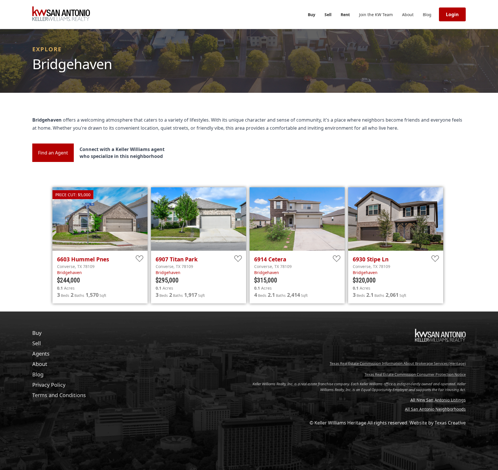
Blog (427, 14)
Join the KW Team (376, 14)
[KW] (440, 354)
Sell (328, 14)
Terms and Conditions (59, 395)
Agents (41, 353)
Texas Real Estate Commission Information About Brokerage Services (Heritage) (398, 363)
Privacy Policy (48, 384)
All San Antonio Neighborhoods (435, 409)
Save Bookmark (139, 259)
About (408, 14)
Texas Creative (450, 423)
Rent (345, 14)
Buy (311, 14)
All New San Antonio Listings (438, 400)
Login (452, 14)
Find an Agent (53, 153)
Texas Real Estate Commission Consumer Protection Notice (415, 374)
